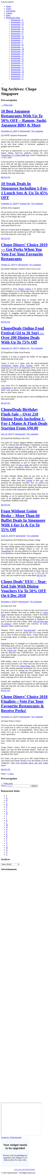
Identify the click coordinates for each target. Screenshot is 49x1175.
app (41, 480)
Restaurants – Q (17, 58)
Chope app (11, 650)
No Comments (37, 131)
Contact (9, 13)
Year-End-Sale (29, 630)
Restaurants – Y (17, 76)
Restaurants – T (17, 65)
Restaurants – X (17, 74)
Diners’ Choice (24, 289)
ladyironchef (25, 131)
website (29, 480)
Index (8, 15)
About (8, 9)
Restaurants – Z (17, 79)
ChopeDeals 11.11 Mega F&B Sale (15, 155)
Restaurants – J (17, 42)
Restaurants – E (17, 31)
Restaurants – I (17, 40)
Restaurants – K (17, 45)
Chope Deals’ (25, 666)
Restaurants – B (17, 24)
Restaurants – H (17, 38)
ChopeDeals (6, 388)
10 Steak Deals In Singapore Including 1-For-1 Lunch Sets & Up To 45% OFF (24, 190)
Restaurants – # (17, 20)
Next (12, 774)
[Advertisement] (11, 910)
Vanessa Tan (25, 203)
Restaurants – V (17, 70)
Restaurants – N (17, 51)
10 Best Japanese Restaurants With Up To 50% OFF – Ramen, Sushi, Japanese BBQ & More (24, 118)
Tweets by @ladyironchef (11, 1137)
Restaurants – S (17, 63)
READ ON (5, 177)
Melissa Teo (25, 348)
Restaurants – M (17, 49)
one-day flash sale (15, 447)
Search (3, 786)
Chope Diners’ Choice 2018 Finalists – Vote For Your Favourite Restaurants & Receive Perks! (24, 703)
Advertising (10, 11)
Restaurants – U (17, 67)
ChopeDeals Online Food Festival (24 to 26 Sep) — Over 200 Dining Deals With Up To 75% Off (22, 335)
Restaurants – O (17, 54)
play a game (24, 465)
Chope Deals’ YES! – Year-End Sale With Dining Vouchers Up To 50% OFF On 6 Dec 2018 (24, 588)
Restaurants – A (17, 22)
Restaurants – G (17, 36)
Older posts (7, 105)
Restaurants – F (17, 33)
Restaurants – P (17, 56)
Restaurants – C (17, 27)
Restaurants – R (17, 61)
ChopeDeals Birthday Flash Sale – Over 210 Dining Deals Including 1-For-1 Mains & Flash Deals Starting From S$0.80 (24, 418)
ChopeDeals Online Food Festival (16, 365)
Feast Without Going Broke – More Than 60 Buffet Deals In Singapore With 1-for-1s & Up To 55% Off (23, 520)
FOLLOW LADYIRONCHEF (24, 1169)
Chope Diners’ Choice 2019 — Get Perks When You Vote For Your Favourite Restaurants (24, 251)
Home (8, 6)
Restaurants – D (17, 29)
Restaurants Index (13, 18)
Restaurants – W (17, 72)
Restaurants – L (17, 47)
